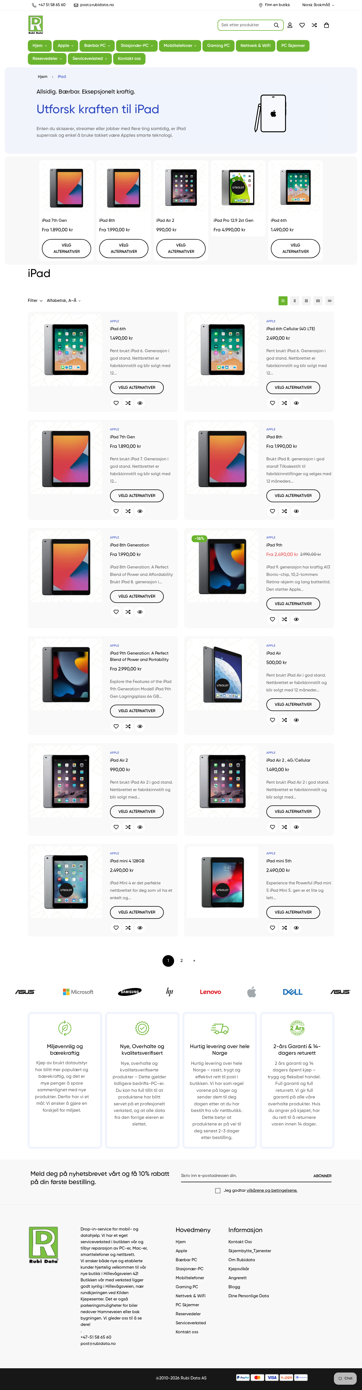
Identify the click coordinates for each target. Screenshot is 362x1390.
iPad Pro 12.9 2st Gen (233, 221)
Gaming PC (218, 46)
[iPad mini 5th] (222, 882)
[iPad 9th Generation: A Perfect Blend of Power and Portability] (66, 674)
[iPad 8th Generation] (66, 566)
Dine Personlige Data (248, 1296)
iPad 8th (107, 221)
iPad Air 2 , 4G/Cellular (288, 760)
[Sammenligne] (128, 403)
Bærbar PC (95, 46)
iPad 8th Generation (129, 545)
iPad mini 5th (279, 861)
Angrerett (237, 1278)
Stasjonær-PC (135, 46)
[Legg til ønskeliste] (116, 403)
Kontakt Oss (240, 1242)
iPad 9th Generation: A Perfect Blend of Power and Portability (139, 656)
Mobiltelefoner (178, 46)
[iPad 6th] (295, 187)
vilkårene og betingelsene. (272, 1191)
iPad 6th (279, 221)
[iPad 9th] (222, 566)
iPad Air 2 (165, 221)
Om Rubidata (241, 1260)
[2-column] (294, 300)
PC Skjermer (293, 46)
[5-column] (329, 300)
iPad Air (273, 653)
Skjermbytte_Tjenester (249, 1251)
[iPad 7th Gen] (66, 187)
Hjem (38, 46)
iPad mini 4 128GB (127, 861)
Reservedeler (45, 59)
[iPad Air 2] (181, 187)
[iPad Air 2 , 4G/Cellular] (222, 781)
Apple (63, 46)
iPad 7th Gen (54, 221)
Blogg (234, 1287)
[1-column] (283, 300)
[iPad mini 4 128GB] (66, 882)
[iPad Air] (222, 674)
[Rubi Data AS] (36, 25)
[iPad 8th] (123, 187)
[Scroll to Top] (352, 1361)
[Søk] (276, 25)
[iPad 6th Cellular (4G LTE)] (222, 350)
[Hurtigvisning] (140, 403)
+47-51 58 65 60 (96, 1337)
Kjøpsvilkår (238, 1269)
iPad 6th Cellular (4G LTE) (290, 329)
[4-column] (318, 300)
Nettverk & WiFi (256, 46)
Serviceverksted (88, 59)
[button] (326, 25)
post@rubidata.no (98, 1344)
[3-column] (306, 300)
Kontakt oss (129, 59)
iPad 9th (274, 545)
